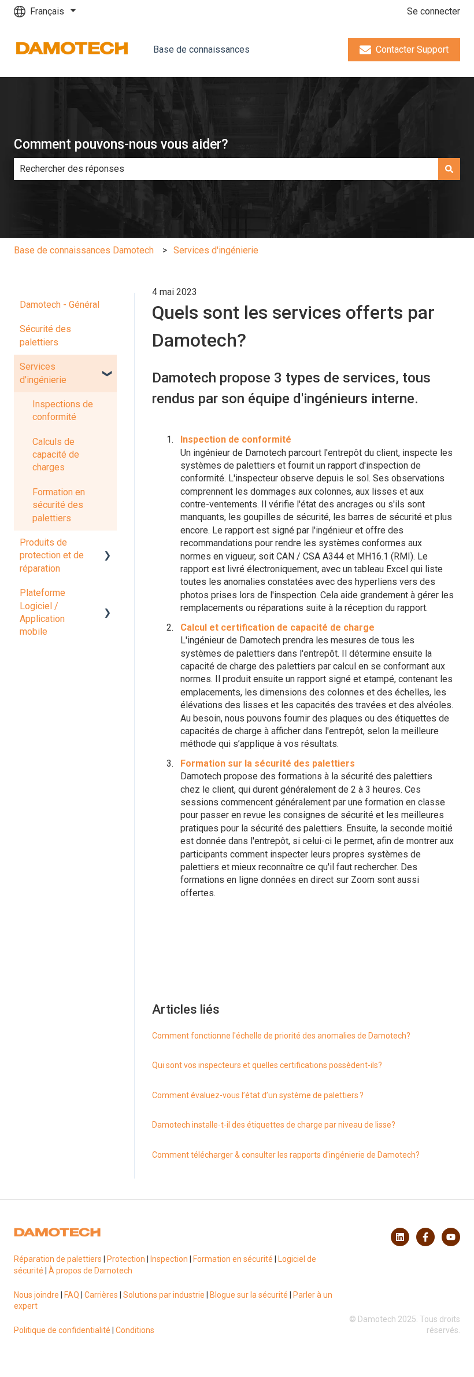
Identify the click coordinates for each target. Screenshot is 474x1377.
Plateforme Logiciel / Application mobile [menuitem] (42, 612)
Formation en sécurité (233, 1259)
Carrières (101, 1294)
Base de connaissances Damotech (84, 250)
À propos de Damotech (90, 1270)
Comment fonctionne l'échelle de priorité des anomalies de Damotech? (281, 1035)
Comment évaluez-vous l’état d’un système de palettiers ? (258, 1095)
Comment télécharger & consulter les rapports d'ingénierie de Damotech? (286, 1154)
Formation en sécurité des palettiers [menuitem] (58, 505)
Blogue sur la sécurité (249, 1294)
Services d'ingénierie (215, 250)
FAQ (71, 1294)
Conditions (135, 1330)
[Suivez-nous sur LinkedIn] (400, 1237)
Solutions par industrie (164, 1294)
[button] (107, 368)
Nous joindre (36, 1294)
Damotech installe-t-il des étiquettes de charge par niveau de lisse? (273, 1124)
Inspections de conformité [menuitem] (62, 410)
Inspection (169, 1259)
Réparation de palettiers (58, 1259)
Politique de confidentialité (62, 1330)
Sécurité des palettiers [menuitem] (45, 335)
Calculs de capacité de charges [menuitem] (55, 454)
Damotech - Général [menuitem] (59, 304)
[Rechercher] (449, 169)
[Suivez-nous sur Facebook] (425, 1237)
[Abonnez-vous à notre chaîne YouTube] (451, 1237)
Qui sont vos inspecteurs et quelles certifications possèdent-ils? (267, 1065)
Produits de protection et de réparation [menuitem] (52, 555)
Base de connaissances (201, 49)
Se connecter (433, 11)
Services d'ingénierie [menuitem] (43, 373)
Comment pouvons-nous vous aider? (121, 144)
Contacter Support (412, 49)
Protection (126, 1259)
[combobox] (226, 169)
